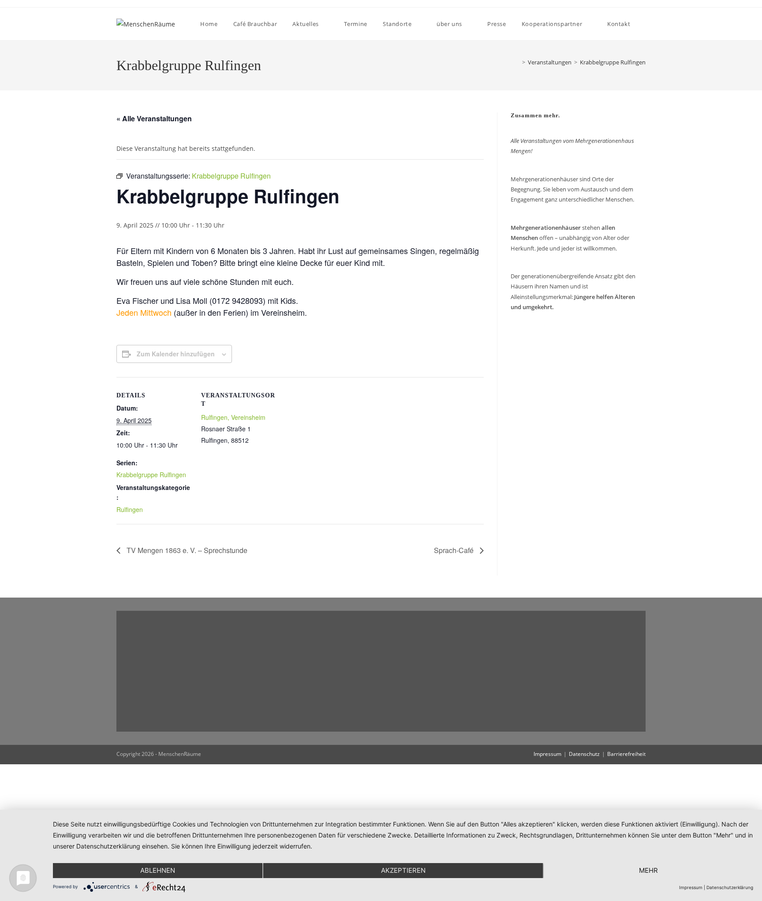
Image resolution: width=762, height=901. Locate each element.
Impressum (547, 754)
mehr (648, 870)
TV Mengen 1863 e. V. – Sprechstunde (186, 550)
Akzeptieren (403, 870)
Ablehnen (157, 870)
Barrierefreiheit (626, 754)
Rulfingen (129, 509)
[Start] (515, 62)
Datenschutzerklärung (729, 887)
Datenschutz (584, 754)
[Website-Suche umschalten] (645, 23)
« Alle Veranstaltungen (154, 118)
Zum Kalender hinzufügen (176, 353)
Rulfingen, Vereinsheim (233, 417)
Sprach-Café (454, 550)
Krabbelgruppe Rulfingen (613, 62)
